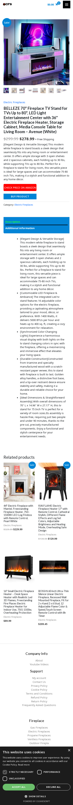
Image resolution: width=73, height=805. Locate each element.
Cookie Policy (39, 689)
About (39, 660)
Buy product (20, 196)
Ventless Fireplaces (39, 739)
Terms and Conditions (39, 693)
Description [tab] (12, 221)
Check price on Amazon (20, 187)
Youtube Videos (39, 664)
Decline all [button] (53, 787)
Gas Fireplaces (39, 727)
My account (39, 678)
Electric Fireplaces (14, 102)
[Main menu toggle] (66, 4)
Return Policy (39, 701)
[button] (36, 796)
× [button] (69, 750)
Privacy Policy (39, 685)
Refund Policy (39, 697)
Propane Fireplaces (39, 735)
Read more (24, 764)
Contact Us (39, 682)
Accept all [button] (19, 787)
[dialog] (36, 776)
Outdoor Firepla (39, 743)
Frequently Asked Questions (39, 705)
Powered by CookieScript (36, 801)
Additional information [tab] (20, 228)
